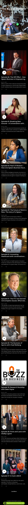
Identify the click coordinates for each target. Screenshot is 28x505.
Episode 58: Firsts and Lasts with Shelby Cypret (13, 433)
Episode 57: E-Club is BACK (11, 476)
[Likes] (2, 89)
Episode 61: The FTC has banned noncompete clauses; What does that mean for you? (13, 300)
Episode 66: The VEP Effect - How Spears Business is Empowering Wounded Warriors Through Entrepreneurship (13, 78)
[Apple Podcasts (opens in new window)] (10, 24)
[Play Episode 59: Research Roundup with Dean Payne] (4, 383)
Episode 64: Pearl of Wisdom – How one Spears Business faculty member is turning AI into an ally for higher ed (13, 167)
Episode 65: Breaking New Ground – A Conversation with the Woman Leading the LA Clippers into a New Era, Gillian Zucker (13, 122)
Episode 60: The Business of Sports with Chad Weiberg (11, 344)
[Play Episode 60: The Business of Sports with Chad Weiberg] (4, 338)
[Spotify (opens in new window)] (17, 24)
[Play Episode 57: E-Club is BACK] (4, 471)
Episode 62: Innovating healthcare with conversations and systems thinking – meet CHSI (12, 255)
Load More (14, 491)
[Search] (24, 2)
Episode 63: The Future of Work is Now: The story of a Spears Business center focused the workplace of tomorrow (14, 211)
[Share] (6, 89)
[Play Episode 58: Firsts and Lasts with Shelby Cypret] (4, 427)
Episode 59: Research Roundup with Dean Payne (12, 388)
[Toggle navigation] (26, 2)
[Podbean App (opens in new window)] (14, 24)
